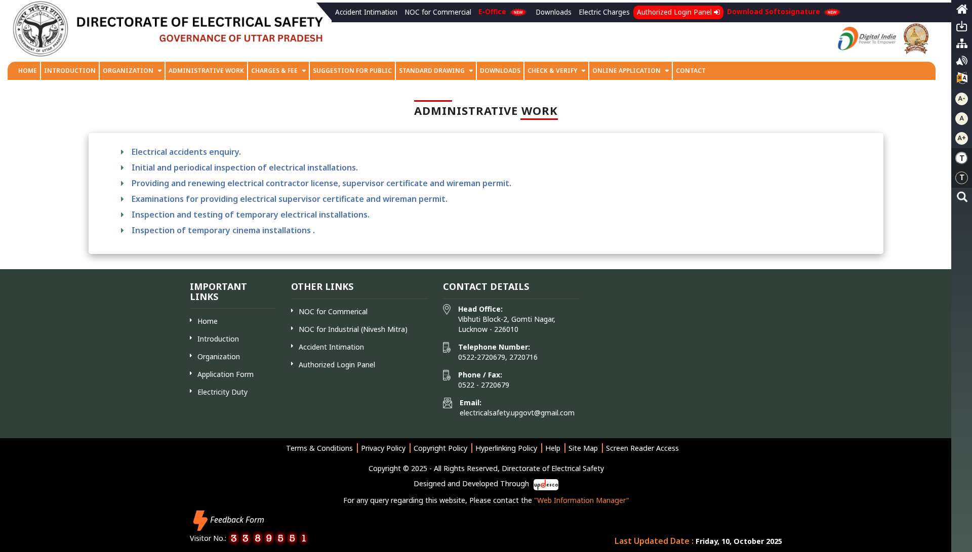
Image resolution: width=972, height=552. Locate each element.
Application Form (225, 374)
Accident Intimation (366, 12)
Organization (128, 70)
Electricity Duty (222, 392)
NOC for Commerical (333, 311)
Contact (691, 70)
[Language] (962, 80)
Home (27, 70)
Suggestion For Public (352, 70)
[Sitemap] (962, 46)
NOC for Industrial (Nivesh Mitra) (353, 329)
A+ (961, 138)
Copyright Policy (440, 448)
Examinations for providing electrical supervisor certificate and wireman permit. (290, 198)
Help (552, 448)
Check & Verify (553, 70)
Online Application (627, 70)
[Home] (962, 11)
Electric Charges (604, 12)
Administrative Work (206, 70)
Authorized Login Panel (675, 12)
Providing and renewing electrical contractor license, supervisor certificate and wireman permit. (321, 183)
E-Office (493, 11)
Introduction (70, 70)
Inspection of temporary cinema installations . (223, 230)
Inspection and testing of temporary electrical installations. (251, 214)
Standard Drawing (432, 70)
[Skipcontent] (962, 28)
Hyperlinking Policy (506, 448)
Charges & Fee (274, 70)
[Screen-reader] (962, 63)
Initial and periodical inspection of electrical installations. (245, 167)
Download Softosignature (774, 11)
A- (961, 98)
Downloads (554, 12)
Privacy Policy (383, 448)
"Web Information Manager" (581, 500)
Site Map (583, 448)
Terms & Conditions (319, 448)
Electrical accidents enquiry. (186, 151)
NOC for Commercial (437, 12)
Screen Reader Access (642, 448)
